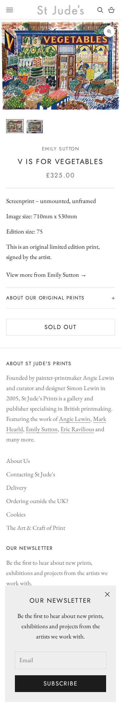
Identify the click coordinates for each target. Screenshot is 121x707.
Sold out (60, 327)
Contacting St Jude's (30, 474)
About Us (18, 461)
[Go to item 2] (34, 126)
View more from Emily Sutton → (46, 275)
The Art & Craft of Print (35, 528)
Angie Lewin (74, 419)
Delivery (16, 487)
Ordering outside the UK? (37, 501)
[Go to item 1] (15, 126)
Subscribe (60, 683)
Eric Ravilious (77, 429)
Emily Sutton (60, 148)
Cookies (15, 514)
